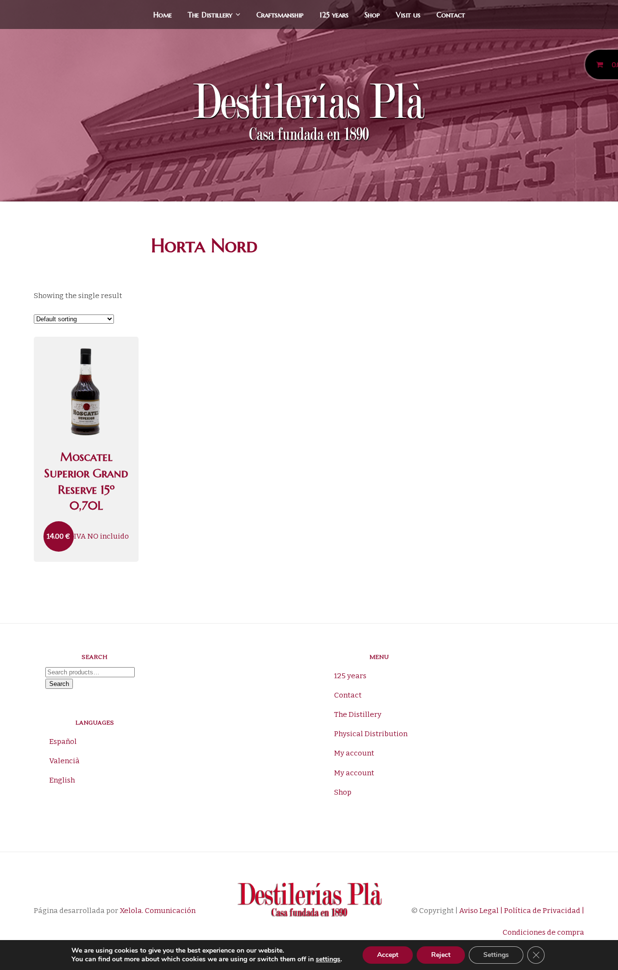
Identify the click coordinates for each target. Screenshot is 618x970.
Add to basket (86, 344)
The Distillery (210, 14)
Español (63, 741)
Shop (372, 14)
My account (354, 753)
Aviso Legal (478, 910)
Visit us (408, 14)
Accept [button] (387, 954)
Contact (450, 14)
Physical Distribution (370, 733)
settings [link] (328, 959)
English (62, 780)
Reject (440, 954)
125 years (334, 14)
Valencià (64, 760)
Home (162, 14)
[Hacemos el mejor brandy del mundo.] (309, 114)
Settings (496, 954)
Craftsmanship (280, 14)
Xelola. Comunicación (158, 910)
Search (59, 683)
